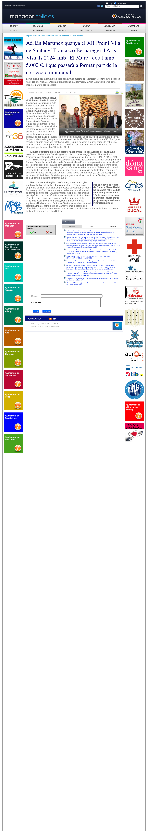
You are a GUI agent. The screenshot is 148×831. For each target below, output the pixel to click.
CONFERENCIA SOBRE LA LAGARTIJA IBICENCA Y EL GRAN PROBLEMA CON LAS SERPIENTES (88, 257)
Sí (35, 232)
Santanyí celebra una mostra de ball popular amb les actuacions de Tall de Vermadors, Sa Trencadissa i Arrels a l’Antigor (91, 261)
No (50, 232)
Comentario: (36, 303)
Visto (92, 226)
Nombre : (34, 296)
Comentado (112, 226)
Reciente (72, 226)
